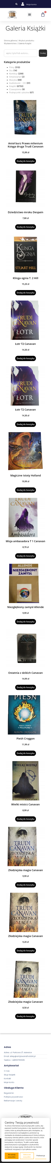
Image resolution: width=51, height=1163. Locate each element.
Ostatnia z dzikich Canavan (25, 673)
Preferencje (40, 1156)
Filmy (11, 67)
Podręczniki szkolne (19, 92)
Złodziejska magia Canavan (25, 870)
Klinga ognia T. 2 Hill (25, 278)
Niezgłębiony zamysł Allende (25, 607)
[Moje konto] (22, 4)
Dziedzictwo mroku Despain (25, 212)
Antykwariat (15, 76)
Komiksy (13, 73)
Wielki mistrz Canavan (25, 804)
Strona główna (10, 40)
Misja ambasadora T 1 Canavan (25, 541)
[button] (16, 4)
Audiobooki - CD (17, 83)
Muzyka (13, 80)
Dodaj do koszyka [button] (25, 161)
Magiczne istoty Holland (25, 475)
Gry (11, 70)
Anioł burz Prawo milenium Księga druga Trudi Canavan (25, 145)
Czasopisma (15, 89)
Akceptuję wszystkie (11, 1156)
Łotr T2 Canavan (25, 344)
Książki (12, 86)
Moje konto (31, 4)
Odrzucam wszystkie (27, 1156)
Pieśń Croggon (25, 738)
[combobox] (20, 53)
